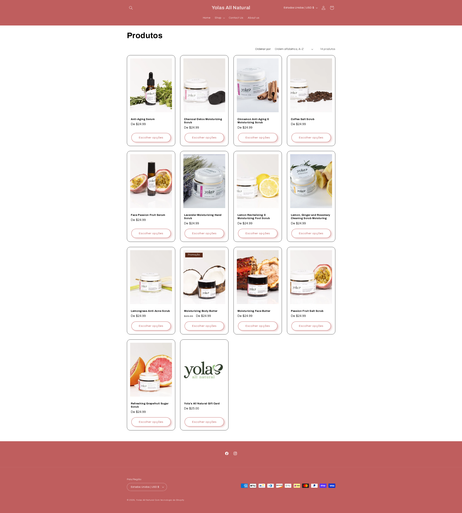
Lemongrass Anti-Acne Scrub (150, 310)
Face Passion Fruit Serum (148, 214)
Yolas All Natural (145, 500)
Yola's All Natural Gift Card (202, 403)
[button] (131, 8)
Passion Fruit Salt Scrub (307, 310)
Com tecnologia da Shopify (169, 500)
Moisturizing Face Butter (253, 310)
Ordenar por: (263, 49)
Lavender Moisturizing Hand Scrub (203, 216)
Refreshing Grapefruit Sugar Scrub (150, 405)
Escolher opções (151, 137)
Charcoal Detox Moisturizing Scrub (203, 120)
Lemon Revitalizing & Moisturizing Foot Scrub (253, 216)
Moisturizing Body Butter (200, 310)
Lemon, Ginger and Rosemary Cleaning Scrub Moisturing (310, 216)
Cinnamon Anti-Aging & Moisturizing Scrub (253, 120)
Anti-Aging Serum (143, 118)
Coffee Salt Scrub (302, 118)
